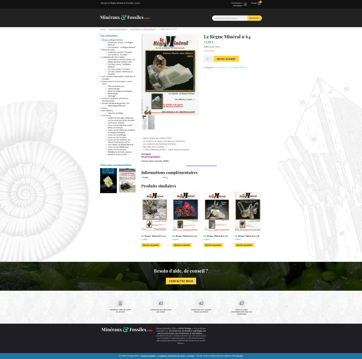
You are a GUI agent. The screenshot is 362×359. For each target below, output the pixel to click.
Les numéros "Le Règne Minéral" (143, 29)
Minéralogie (113, 93)
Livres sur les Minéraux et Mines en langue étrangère (121, 131)
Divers (105, 108)
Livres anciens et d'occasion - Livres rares (117, 82)
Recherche (254, 18)
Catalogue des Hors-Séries (113, 57)
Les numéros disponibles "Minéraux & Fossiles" (118, 77)
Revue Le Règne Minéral (118, 29)
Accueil (103, 29)
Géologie (112, 96)
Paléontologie (114, 88)
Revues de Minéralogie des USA (115, 103)
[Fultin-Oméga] (125, 17)
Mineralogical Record (117, 105)
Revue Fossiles (108, 49)
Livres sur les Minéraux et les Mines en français (120, 126)
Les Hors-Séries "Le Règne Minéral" (119, 65)
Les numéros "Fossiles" (118, 54)
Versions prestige (115, 113)
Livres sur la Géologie (117, 135)
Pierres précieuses (116, 86)
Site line (239, 355)
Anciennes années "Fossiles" (120, 52)
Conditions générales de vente (171, 355)
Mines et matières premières (120, 91)
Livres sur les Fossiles (117, 137)
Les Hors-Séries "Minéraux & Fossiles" (120, 72)
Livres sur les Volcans (117, 149)
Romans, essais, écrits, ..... (119, 154)
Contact (190, 355)
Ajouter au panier (226, 58)
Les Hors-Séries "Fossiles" (119, 69)
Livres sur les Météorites (118, 147)
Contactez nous (181, 281)
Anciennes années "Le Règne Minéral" (120, 43)
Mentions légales (148, 355)
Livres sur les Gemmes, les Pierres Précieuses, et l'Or (119, 140)
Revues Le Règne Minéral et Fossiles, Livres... (121, 3)
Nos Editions (107, 110)
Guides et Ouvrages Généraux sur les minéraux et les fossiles (121, 119)
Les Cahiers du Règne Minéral (120, 144)
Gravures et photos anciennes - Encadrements (115, 99)
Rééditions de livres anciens (120, 152)
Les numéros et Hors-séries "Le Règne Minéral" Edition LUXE (121, 60)
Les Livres (106, 115)
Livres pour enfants (116, 122)
